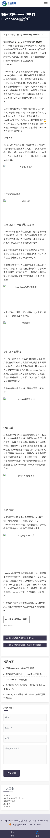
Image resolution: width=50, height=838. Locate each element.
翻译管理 (27, 45)
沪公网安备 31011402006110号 (26, 824)
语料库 (37, 71)
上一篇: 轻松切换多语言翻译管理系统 (19, 638)
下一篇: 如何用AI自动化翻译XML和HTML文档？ (23, 645)
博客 (13, 35)
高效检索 (6, 806)
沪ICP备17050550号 (38, 820)
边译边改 (6, 804)
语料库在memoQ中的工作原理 (20, 668)
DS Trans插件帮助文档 (16, 679)
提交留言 (11, 773)
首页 (7, 35)
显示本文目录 (21, 619)
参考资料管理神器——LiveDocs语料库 (24, 674)
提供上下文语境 (9, 801)
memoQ (18, 42)
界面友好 (6, 796)
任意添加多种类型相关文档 (13, 798)
